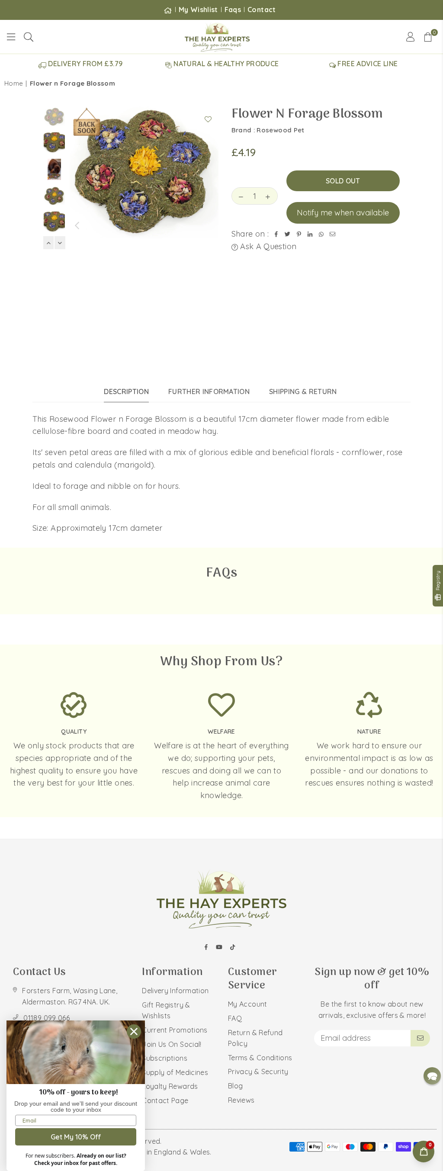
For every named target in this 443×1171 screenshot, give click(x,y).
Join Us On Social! (171, 1044)
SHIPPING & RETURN (303, 391)
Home (13, 83)
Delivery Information (175, 990)
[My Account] (410, 36)
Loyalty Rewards (170, 1086)
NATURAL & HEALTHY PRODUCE (225, 63)
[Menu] (11, 36)
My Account (247, 1004)
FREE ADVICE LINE (367, 63)
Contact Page (165, 1100)
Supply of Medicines (175, 1072)
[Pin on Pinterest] (299, 234)
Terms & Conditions (260, 1057)
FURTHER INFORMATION (209, 391)
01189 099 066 (46, 1018)
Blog (235, 1085)
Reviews (241, 1100)
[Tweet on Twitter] (287, 234)
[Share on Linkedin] (310, 234)
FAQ (235, 1018)
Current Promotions (174, 1030)
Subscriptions (164, 1058)
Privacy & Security (258, 1071)
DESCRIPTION (126, 391)
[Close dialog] (133, 1031)
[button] (428, 36)
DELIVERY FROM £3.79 (84, 63)
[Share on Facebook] (276, 234)
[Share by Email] (332, 234)
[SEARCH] (28, 36)
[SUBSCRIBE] (420, 1038)
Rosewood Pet (280, 130)
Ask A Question (267, 246)
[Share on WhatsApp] (321, 234)
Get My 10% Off (76, 1137)
